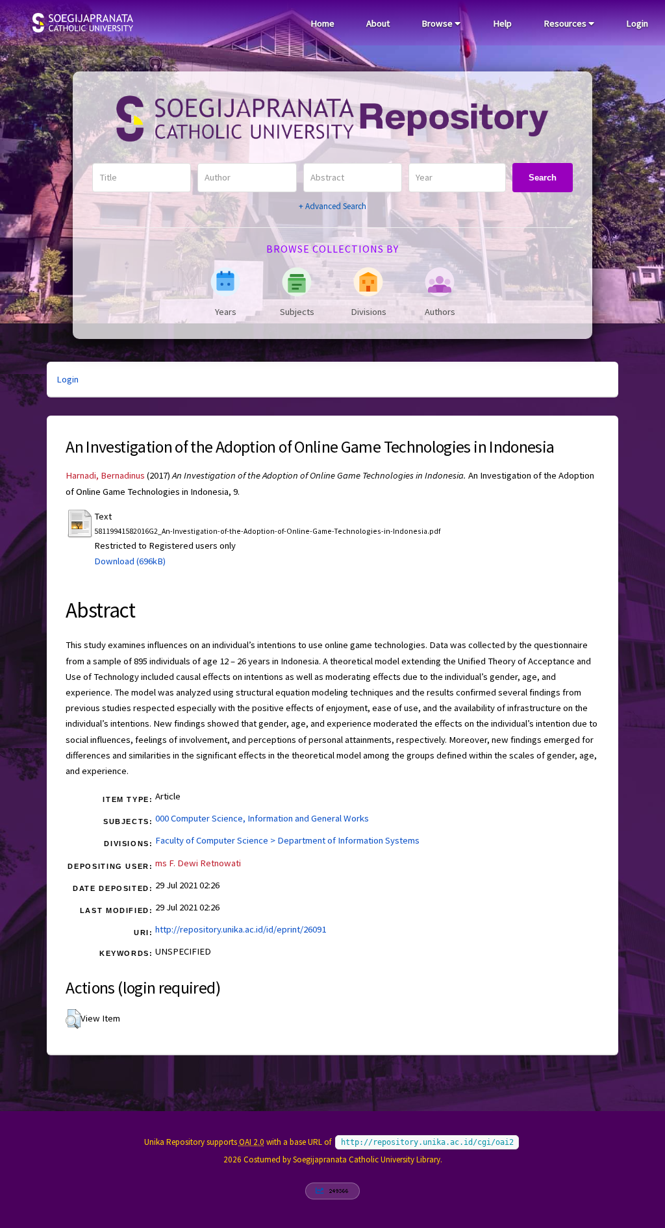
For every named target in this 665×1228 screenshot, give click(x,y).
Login (637, 23)
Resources (566, 23)
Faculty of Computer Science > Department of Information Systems (287, 840)
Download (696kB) (130, 561)
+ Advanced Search (332, 206)
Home (322, 23)
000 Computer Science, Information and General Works (262, 818)
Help (502, 23)
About (378, 23)
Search (543, 177)
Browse (438, 23)
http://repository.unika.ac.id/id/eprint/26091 (240, 929)
